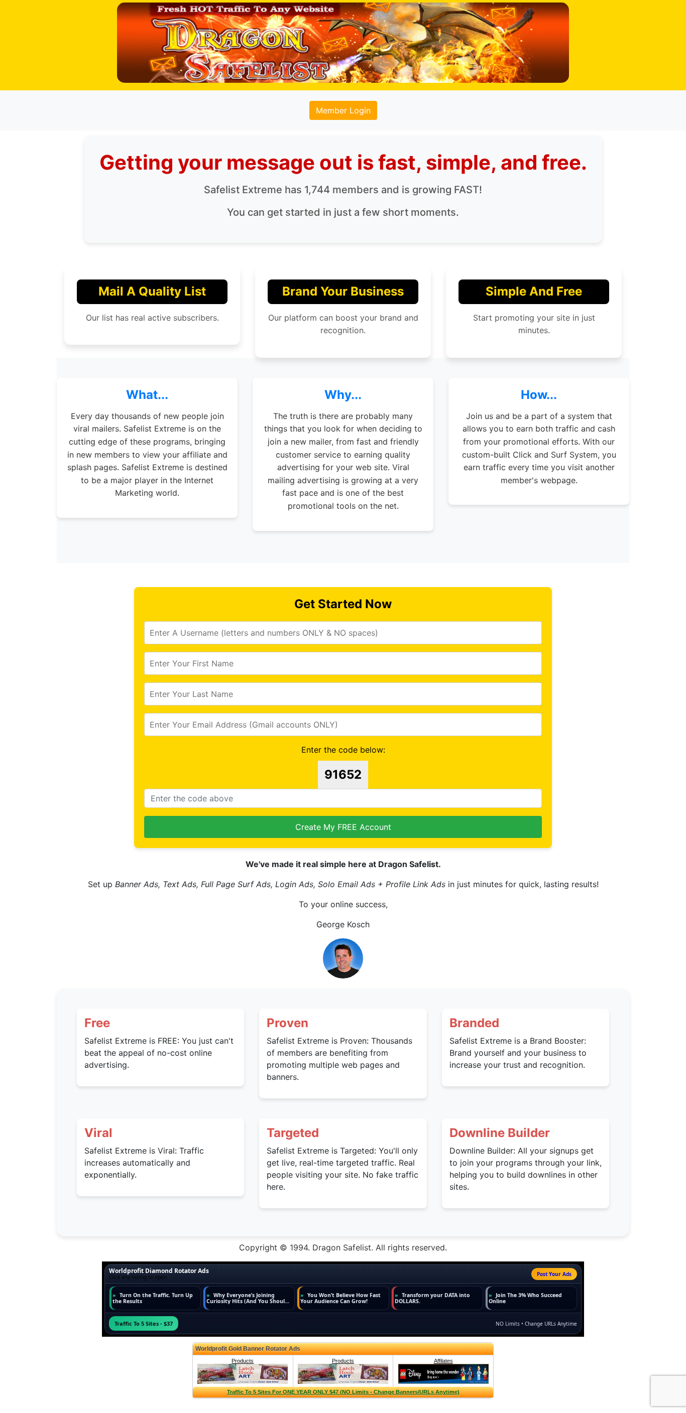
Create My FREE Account (343, 827)
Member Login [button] (343, 110)
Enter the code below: (343, 750)
